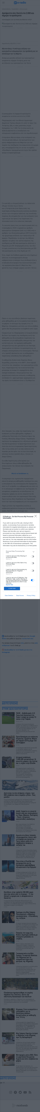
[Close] (36, 517)
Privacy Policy (31, 595)
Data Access (20, 595)
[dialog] (20, 556)
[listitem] (20, 551)
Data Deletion (9, 595)
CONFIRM (12, 588)
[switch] (32, 556)
